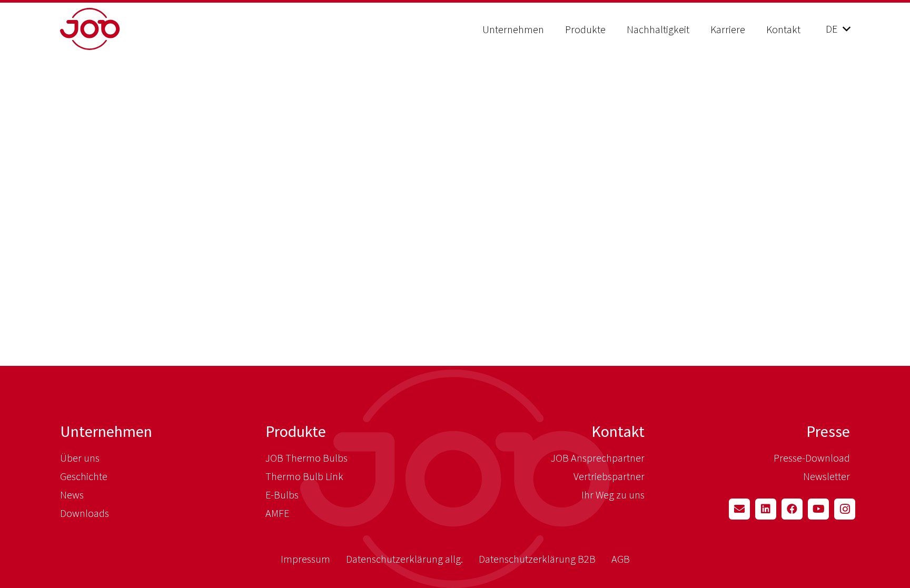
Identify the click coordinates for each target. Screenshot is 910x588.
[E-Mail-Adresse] (739, 509)
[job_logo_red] (116, 29)
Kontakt (618, 431)
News (72, 494)
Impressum (305, 558)
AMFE (277, 513)
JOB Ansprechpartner (598, 457)
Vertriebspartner (609, 476)
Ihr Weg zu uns (613, 494)
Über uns (80, 457)
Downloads (84, 513)
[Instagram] (844, 509)
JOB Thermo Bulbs (306, 457)
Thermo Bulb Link (304, 476)
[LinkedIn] (765, 509)
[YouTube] (818, 509)
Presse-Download (812, 457)
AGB (620, 558)
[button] (553, 29)
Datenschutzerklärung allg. (404, 558)
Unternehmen (106, 431)
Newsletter (826, 476)
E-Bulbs (282, 494)
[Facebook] (792, 509)
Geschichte (83, 476)
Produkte (295, 431)
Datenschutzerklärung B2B (537, 558)
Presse (828, 431)
